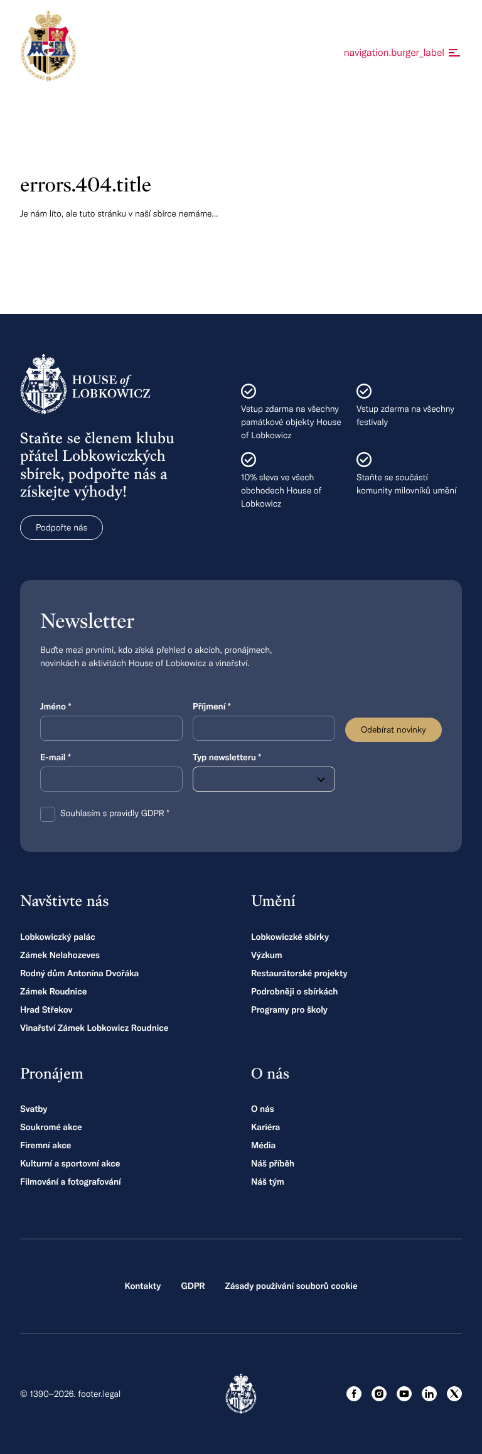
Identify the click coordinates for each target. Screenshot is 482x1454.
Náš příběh (272, 1163)
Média (263, 1145)
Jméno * (55, 706)
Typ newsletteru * (227, 757)
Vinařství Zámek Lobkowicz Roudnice (94, 1027)
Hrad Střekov (46, 1009)
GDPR (193, 1285)
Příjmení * (212, 706)
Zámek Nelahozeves (60, 955)
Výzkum (266, 955)
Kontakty (142, 1285)
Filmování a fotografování (70, 1181)
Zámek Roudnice (53, 991)
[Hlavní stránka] (48, 46)
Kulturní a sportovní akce (70, 1163)
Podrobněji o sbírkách (294, 991)
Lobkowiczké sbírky (290, 936)
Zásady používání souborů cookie (291, 1285)
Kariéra (265, 1127)
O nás (262, 1108)
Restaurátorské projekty (299, 973)
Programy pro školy (289, 1009)
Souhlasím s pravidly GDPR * (114, 813)
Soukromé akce (51, 1127)
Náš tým (267, 1181)
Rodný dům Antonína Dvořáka (79, 973)
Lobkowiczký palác (57, 936)
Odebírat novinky (393, 729)
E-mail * (55, 757)
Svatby (33, 1108)
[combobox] (264, 779)
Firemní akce (45, 1145)
